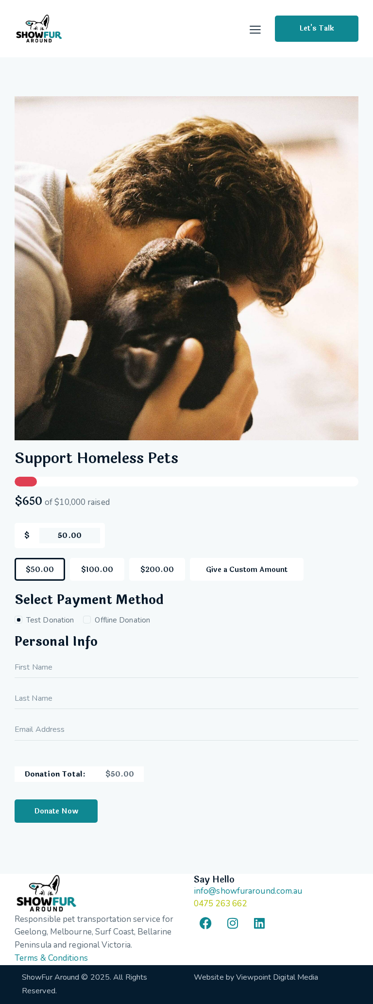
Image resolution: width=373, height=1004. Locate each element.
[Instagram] (232, 923)
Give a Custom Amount (247, 569)
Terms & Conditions (51, 958)
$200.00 (157, 569)
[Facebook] (206, 923)
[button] (255, 29)
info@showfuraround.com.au (248, 891)
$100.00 (97, 569)
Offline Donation (122, 620)
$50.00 (40, 569)
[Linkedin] (259, 923)
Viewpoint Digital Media (277, 977)
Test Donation (50, 620)
